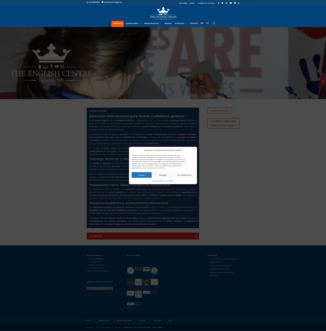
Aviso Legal (169, 181)
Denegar (163, 175)
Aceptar (141, 175)
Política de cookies (158, 181)
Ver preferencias (184, 175)
